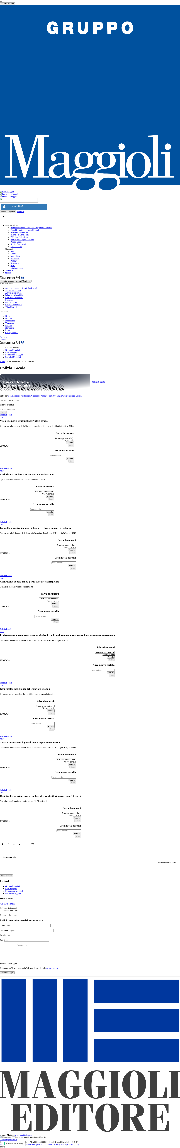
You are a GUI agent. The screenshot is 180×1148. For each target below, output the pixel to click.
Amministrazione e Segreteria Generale (21, 288)
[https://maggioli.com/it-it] (90, 98)
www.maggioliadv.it (8, 1140)
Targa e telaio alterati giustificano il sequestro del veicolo (30, 742)
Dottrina (14, 254)
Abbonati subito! (99, 382)
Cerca (3, 412)
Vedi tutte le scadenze (167, 862)
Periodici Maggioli (13, 357)
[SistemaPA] (19, 202)
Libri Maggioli (11, 352)
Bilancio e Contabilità (20, 235)
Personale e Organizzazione (22, 239)
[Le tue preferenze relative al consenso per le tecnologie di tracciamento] (13, 1143)
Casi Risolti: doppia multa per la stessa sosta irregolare (29, 581)
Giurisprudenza (17, 268)
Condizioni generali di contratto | (39, 1144)
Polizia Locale (16, 242)
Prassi (13, 265)
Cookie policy (73, 1144)
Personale (9, 300)
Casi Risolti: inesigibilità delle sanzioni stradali (25, 688)
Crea (71, 461)
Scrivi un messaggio (8, 963)
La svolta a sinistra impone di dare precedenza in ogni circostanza (35, 528)
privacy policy (52, 968)
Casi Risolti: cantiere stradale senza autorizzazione (27, 474)
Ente (2, 940)
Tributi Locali (16, 246)
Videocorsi (15, 258)
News (13, 251)
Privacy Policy (60, 1144)
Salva (71, 445)
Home (2, 361)
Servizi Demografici (19, 244)
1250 (32, 844)
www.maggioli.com (23, 1135)
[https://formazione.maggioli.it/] (90, 194)
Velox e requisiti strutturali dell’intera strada (24, 420)
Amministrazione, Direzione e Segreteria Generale (31, 228)
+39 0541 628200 (7, 904)
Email (2, 935)
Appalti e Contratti (13, 290)
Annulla (70, 443)
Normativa (15, 263)
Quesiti (8, 273)
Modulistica (15, 256)
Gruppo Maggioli (12, 350)
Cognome (4, 930)
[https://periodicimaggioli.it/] (90, 196)
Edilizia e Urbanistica (19, 237)
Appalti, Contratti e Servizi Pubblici (25, 230)
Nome (2, 925)
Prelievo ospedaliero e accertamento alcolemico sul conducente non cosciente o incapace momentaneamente (57, 635)
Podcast (14, 261)
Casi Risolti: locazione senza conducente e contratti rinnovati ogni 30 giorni (40, 796)
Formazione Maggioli (14, 355)
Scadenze (9, 270)
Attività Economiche (19, 232)
